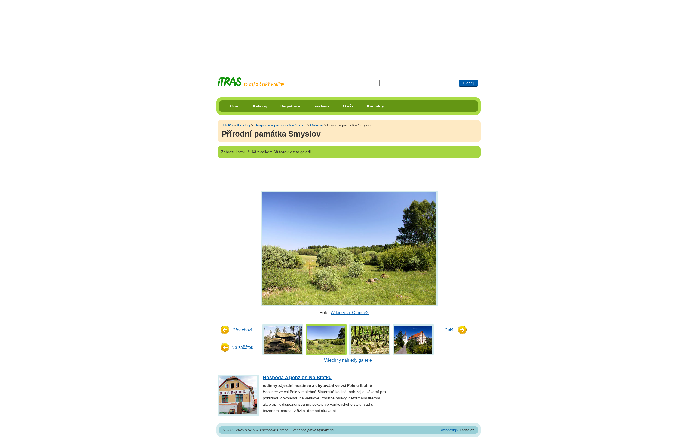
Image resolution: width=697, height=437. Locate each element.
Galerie (316, 125)
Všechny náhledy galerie (348, 360)
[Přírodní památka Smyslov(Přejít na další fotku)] (348, 248)
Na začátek (242, 347)
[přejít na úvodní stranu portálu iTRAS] (250, 82)
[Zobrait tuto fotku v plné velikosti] (283, 339)
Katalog (260, 106)
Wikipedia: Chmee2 (350, 312)
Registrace (290, 106)
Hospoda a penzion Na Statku (280, 125)
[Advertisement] (348, 34)
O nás (348, 106)
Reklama (321, 106)
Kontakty (375, 106)
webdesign (449, 430)
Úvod (235, 106)
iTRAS (227, 125)
